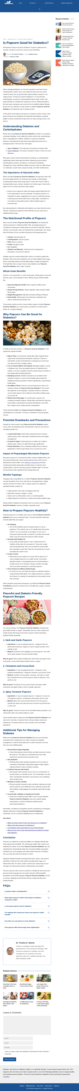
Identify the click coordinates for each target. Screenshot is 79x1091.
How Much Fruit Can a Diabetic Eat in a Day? (9, 986)
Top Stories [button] (32, 3)
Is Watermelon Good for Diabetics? (26, 1002)
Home (20, 3)
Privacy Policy (48, 1085)
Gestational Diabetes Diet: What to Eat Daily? (10, 1003)
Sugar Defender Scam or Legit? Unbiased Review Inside (68, 38)
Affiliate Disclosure (30, 1085)
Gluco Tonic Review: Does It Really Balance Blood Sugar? (68, 45)
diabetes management (32, 462)
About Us (22, 1085)
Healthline (6, 1077)
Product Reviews (49, 3)
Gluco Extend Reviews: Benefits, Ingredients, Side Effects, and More (67, 54)
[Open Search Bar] (39, 9)
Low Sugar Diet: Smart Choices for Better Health (42, 986)
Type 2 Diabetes (13, 151)
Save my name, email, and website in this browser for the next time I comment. (27, 1053)
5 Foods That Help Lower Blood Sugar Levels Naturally (43, 1003)
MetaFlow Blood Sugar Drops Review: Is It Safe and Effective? (68, 30)
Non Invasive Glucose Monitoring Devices (68, 24)
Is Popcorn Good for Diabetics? (25, 39)
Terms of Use (40, 1085)
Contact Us (56, 1085)
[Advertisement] (27, 26)
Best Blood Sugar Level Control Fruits (26, 985)
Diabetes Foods (12, 39)
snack (19, 94)
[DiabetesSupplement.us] (8, 3)
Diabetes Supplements (66, 3)
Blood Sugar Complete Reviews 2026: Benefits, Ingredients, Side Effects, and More (68, 63)
